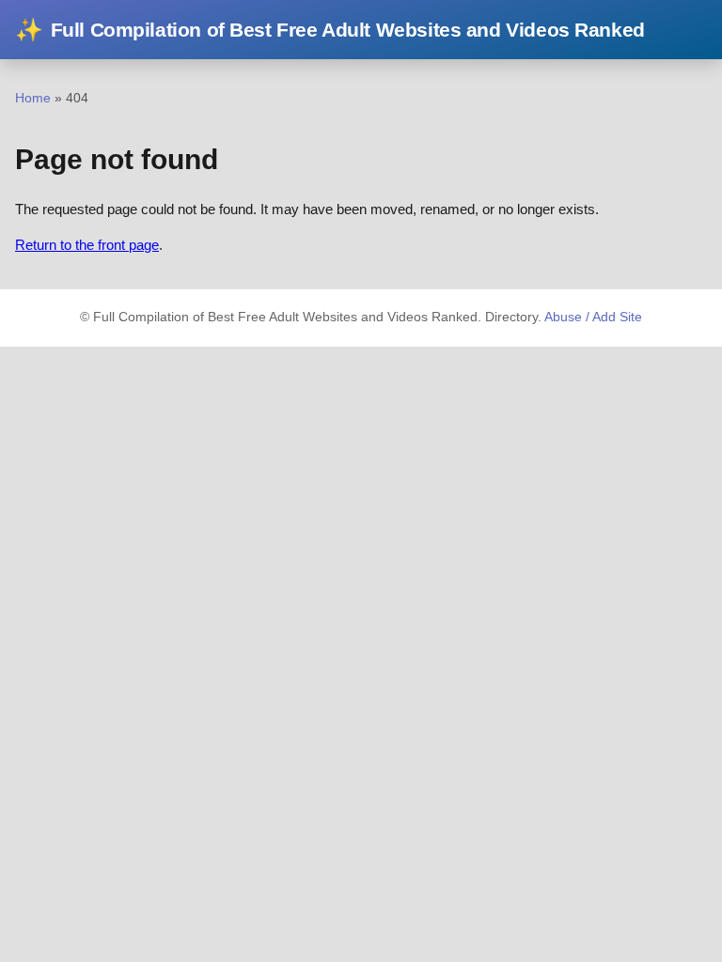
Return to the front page (87, 245)
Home (33, 97)
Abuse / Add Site (593, 317)
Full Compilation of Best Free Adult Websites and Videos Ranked (330, 29)
